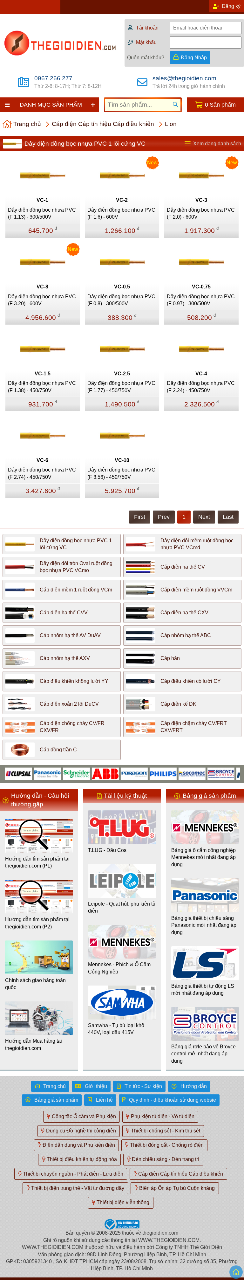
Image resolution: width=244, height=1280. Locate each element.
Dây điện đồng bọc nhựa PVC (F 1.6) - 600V (121, 213)
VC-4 (201, 373)
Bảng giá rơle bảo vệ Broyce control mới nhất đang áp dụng (203, 1054)
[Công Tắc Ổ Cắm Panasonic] (35, 773)
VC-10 (122, 460)
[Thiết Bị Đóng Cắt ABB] (92, 773)
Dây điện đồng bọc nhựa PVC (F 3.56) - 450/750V (121, 473)
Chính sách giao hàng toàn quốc (35, 984)
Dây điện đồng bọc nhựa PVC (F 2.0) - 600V (201, 213)
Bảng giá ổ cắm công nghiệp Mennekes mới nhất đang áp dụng (203, 857)
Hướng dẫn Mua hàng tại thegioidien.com (33, 1044)
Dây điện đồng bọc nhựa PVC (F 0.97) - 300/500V (201, 300)
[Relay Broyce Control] (208, 773)
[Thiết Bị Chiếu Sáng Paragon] (121, 773)
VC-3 (201, 200)
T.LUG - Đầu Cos (107, 850)
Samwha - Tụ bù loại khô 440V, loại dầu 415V (116, 1029)
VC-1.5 (43, 373)
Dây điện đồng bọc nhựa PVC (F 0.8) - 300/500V (121, 300)
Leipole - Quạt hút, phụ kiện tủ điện (121, 907)
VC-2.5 (122, 373)
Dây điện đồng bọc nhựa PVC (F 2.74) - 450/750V (42, 473)
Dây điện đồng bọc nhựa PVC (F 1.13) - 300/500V (42, 213)
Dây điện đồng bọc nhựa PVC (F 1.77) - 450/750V (121, 386)
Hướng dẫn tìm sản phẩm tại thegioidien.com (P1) (37, 862)
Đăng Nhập (194, 57)
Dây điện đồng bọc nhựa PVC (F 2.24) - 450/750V (201, 386)
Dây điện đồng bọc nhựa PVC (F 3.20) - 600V (42, 300)
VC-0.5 (122, 286)
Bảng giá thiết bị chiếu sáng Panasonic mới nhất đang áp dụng (203, 925)
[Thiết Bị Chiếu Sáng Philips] (150, 773)
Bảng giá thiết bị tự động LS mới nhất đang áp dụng (202, 989)
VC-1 (42, 200)
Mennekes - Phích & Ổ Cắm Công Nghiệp (119, 968)
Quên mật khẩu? (145, 57)
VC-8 (42, 286)
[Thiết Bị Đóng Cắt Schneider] (64, 773)
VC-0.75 (201, 286)
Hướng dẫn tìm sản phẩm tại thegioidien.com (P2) (37, 923)
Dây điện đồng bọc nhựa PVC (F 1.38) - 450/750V (42, 386)
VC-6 (42, 460)
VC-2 (122, 200)
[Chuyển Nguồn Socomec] (179, 773)
